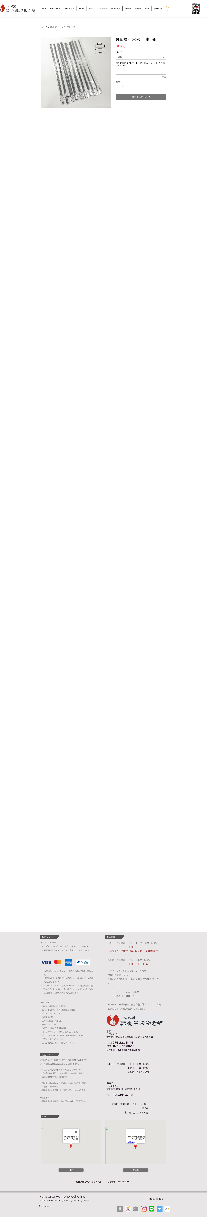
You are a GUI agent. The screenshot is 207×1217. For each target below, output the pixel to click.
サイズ (120, 52)
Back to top (156, 1198)
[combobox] (141, 57)
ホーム (44, 27)
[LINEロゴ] (152, 1209)
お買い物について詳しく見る (89, 1181)
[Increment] (127, 86)
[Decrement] (118, 86)
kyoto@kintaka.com (129, 1049)
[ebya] (167, 1209)
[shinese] (136, 1209)
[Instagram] (144, 1209)
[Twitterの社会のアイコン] (160, 1209)
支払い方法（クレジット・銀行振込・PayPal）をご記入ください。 (140, 64)
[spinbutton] (122, 86)
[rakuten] (120, 1209)
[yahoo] (128, 1209)
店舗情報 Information (119, 1181)
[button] (168, 8)
